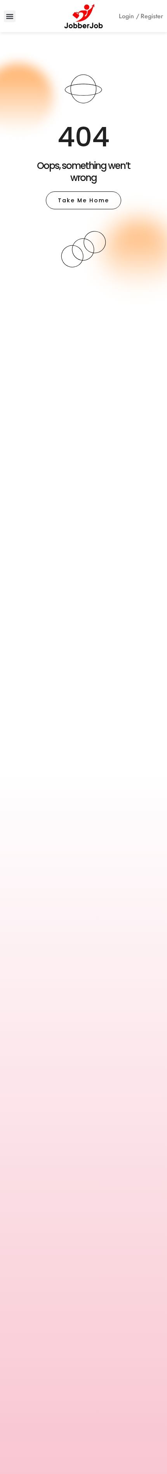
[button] (10, 16)
